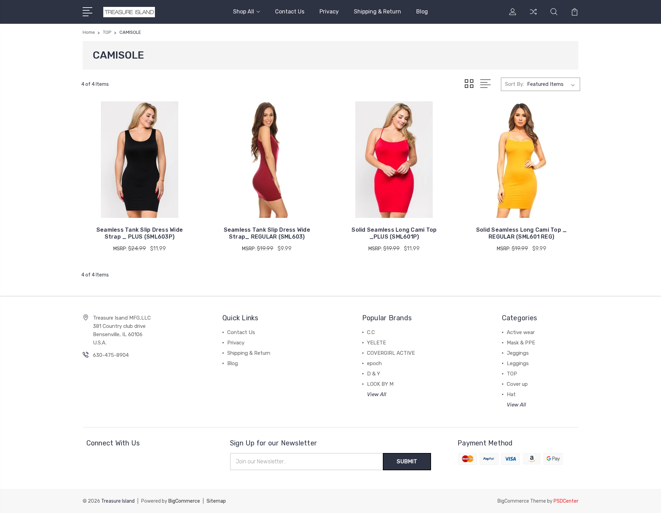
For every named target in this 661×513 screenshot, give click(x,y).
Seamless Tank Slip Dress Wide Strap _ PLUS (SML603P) (139, 233)
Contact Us (289, 11)
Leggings (518, 363)
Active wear (521, 332)
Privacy (329, 11)
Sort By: (514, 84)
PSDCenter (566, 501)
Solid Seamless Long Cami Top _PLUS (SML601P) (394, 233)
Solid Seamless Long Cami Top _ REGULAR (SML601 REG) (521, 233)
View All (376, 394)
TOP (512, 374)
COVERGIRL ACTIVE (391, 353)
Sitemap (216, 501)
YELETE (376, 343)
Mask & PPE (521, 343)
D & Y (373, 374)
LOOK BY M (380, 384)
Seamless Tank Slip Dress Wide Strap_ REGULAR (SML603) (267, 233)
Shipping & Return (377, 11)
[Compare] (533, 16)
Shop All (243, 11)
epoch (374, 363)
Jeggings (518, 353)
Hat (511, 394)
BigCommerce (184, 501)
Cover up (517, 384)
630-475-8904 (111, 355)
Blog (422, 11)
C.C (371, 332)
